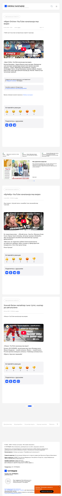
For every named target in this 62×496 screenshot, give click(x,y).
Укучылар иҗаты (29, 424)
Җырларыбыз (18, 424)
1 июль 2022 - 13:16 (8, 198)
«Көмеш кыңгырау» (28, 94)
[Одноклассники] (10, 125)
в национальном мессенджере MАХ (16, 88)
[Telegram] (14, 125)
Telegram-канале (11, 80)
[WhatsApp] (18, 272)
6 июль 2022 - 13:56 (8, 27)
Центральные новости (12, 16)
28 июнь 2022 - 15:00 (8, 311)
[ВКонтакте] (6, 125)
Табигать (51, 424)
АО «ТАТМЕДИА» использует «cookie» (14, 490)
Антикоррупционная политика (13, 489)
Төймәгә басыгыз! (46, 491)
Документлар (8, 424)
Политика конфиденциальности (13, 493)
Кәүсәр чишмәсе (42, 424)
